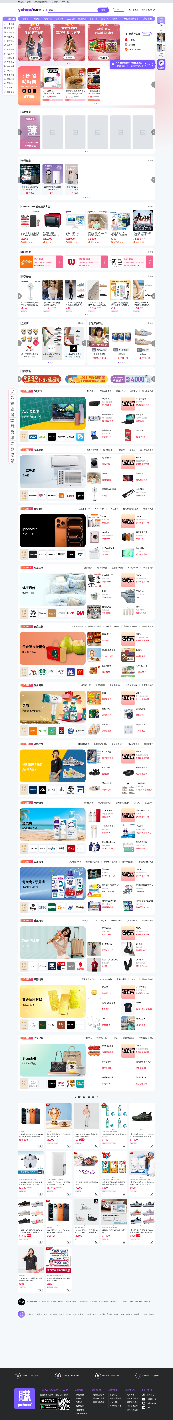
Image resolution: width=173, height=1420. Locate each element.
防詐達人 (133, 391)
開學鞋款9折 (83, 744)
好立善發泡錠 (131, 685)
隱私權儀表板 (81, 1413)
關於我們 (80, 1394)
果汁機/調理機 (71, 1301)
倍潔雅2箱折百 (92, 861)
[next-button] (153, 379)
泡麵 (131, 1301)
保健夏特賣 (86, 685)
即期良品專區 (77, 626)
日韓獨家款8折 (100, 744)
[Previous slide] (19, 1116)
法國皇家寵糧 (147, 626)
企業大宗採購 (115, 1398)
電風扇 (132, 449)
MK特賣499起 (105, 979)
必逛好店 (93, 18)
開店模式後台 (132, 1402)
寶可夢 (109, 1314)
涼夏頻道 (82, 18)
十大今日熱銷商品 (33, 1301)
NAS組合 (91, 391)
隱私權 (79, 1402)
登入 (119, 10)
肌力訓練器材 (104, 1301)
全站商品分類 (132, 1409)
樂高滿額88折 (75, 861)
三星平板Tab (84, 508)
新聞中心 (151, 1394)
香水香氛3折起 (122, 802)
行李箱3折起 (147, 920)
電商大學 (130, 1394)
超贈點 (149, 18)
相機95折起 (148, 508)
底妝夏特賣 (89, 802)
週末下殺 (105, 18)
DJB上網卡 (113, 508)
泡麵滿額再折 (129, 1038)
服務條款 (80, 1405)
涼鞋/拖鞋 (138, 1301)
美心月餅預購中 (130, 626)
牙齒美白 (61, 1301)
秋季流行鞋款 (117, 920)
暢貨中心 (48, 18)
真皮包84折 (132, 920)
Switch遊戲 (53, 1314)
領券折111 (87, 920)
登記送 (37, 18)
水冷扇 (61, 1314)
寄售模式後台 (132, 1398)
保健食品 (124, 1301)
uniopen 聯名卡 (133, 18)
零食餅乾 (93, 1301)
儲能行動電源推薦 (130, 508)
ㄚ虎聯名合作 (115, 1405)
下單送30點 (102, 1038)
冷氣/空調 (45, 1301)
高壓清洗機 (88, 567)
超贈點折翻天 (98, 1394)
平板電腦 (147, 1301)
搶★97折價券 (128, 861)
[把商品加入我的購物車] (40, 1146)
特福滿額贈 (102, 567)
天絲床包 (38, 1314)
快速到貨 (59, 18)
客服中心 (114, 1394)
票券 (74, 1314)
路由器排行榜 (147, 391)
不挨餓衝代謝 (115, 685)
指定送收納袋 (117, 567)
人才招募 (114, 1402)
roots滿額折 (101, 920)
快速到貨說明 (132, 1405)
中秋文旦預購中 (112, 626)
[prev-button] (20, 379)
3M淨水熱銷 (148, 567)
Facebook (151, 1398)
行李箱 (80, 1314)
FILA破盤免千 (133, 744)
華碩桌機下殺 (105, 391)
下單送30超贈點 (146, 1038)
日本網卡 (88, 1314)
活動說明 (149, 206)
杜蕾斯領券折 (147, 685)
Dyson (95, 1314)
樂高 (45, 1314)
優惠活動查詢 (98, 1402)
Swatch (134, 979)
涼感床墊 (30, 1314)
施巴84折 (149, 802)
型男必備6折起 (88, 979)
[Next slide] (42, 1116)
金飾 (122, 1314)
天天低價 (71, 18)
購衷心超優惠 (98, 1398)
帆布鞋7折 (148, 744)
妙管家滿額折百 (110, 861)
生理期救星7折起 (146, 861)
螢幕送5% (120, 391)
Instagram (151, 1403)
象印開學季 (107, 449)
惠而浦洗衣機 (92, 449)
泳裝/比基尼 (114, 1301)
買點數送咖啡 (147, 979)
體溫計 (136, 1314)
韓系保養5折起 (104, 802)
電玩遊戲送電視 (146, 449)
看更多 (161, 56)
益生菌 (116, 1314)
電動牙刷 (129, 1314)
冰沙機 (102, 1314)
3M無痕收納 (133, 567)
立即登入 (146, 34)
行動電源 (144, 1314)
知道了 (149, 64)
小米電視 (121, 449)
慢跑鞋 (151, 1314)
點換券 (25, 18)
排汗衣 (68, 1314)
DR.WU (137, 802)
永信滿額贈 (100, 685)
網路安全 (80, 1398)
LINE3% (88, 1038)
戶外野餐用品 (83, 1301)
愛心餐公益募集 (94, 626)
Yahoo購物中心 (31, 10)
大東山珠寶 (121, 979)
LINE (149, 1407)
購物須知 (80, 1409)
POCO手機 (99, 508)
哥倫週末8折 (117, 744)
